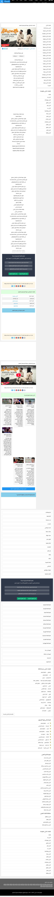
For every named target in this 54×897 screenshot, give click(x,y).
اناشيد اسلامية (48, 574)
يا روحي (49, 711)
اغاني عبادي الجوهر (47, 779)
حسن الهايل (43, 691)
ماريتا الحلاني (41, 700)
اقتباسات (49, 547)
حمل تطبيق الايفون (13, 274)
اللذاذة (47, 737)
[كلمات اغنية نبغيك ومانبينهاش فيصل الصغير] (18, 460)
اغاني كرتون (48, 127)
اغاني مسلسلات (48, 122)
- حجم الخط (15, 56)
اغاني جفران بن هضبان (46, 801)
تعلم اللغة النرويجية (47, 631)
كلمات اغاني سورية (47, 69)
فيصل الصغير (26, 49)
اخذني (49, 686)
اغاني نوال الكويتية (47, 793)
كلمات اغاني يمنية (47, 72)
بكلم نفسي (46, 742)
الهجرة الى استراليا (47, 654)
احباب (48, 729)
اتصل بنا (49, 85)
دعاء (39, 3)
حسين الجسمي (41, 726)
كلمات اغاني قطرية (47, 41)
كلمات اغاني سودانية (46, 74)
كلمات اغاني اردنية (47, 61)
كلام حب (49, 524)
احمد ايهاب (44, 697)
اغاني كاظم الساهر (47, 822)
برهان (46, 705)
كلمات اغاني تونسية (47, 52)
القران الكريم (7, 1)
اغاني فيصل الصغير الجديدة (29, 395)
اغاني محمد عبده (47, 758)
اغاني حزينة (48, 113)
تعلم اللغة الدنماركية (47, 635)
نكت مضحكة (48, 520)
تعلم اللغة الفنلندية (47, 639)
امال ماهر (40, 748)
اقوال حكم (49, 539)
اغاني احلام (48, 785)
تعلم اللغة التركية (47, 612)
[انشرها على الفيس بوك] (3, 48)
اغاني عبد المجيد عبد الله (46, 766)
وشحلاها (49, 691)
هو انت (47, 731)
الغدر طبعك (48, 708)
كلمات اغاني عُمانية (47, 44)
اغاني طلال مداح (47, 760)
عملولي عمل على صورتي (46, 683)
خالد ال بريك (43, 702)
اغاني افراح (48, 130)
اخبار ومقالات (48, 512)
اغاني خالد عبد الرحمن (46, 774)
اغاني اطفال (48, 124)
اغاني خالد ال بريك (47, 790)
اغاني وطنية (48, 133)
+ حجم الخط (22, 56)
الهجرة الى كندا (48, 650)
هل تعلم (49, 551)
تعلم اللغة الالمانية (47, 616)
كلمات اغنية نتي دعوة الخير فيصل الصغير (27, 25)
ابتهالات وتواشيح (47, 570)
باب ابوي (47, 740)
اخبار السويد (48, 662)
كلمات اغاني (48, 25)
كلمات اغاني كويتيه (47, 39)
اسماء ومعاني (48, 527)
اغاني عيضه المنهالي (47, 799)
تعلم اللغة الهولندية (47, 643)
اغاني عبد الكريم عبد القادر (46, 788)
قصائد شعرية (48, 562)
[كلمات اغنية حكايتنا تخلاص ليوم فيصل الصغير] (7, 430)
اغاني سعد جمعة (47, 810)
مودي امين (37, 683)
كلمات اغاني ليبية (47, 80)
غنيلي (50, 694)
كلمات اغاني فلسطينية (46, 77)
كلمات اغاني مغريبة (47, 50)
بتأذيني (49, 697)
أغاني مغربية (5, 45)
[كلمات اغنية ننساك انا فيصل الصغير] (7, 401)
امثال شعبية (48, 543)
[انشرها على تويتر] (5, 48)
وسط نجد (49, 702)
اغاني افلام (48, 116)
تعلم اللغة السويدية (47, 628)
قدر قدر (49, 689)
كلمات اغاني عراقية (47, 55)
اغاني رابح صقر (48, 763)
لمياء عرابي (45, 694)
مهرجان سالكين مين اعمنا (46, 680)
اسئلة (50, 558)
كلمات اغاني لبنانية (47, 66)
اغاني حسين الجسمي (47, 769)
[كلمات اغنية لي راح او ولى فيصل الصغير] (30, 460)
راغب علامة (41, 745)
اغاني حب (49, 108)
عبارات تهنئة (48, 535)
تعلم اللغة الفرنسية (47, 608)
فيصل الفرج (42, 708)
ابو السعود (16, 303)
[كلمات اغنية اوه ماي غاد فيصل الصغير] (30, 401)
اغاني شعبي (48, 103)
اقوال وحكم (44, 3)
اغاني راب (49, 97)
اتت (50, 675)
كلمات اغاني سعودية (46, 33)
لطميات (34, 3)
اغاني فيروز (48, 819)
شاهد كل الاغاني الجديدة (8, 714)
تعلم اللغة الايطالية (47, 624)
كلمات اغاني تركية (47, 83)
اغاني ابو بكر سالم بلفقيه (46, 807)
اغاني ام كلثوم (48, 816)
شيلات (49, 94)
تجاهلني (49, 672)
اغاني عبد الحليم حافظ (46, 825)
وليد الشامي (43, 689)
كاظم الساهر (43, 672)
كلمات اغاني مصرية (47, 58)
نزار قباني (49, 566)
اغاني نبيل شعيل (47, 796)
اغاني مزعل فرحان (47, 782)
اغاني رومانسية (48, 111)
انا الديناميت (48, 678)
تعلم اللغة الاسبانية (47, 620)
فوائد (50, 554)
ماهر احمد (44, 711)
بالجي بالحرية (46, 748)
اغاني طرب (49, 105)
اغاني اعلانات (48, 119)
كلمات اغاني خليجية (47, 31)
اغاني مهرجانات (48, 100)
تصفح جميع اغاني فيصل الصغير (18, 310)
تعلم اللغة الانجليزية (47, 605)
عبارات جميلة (48, 531)
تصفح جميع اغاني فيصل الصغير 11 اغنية (18, 489)
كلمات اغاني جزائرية (47, 63)
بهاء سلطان (40, 742)
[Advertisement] (27, 13)
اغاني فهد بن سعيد (47, 804)
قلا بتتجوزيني (48, 700)
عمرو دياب (43, 734)
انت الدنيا (47, 745)
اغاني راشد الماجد (47, 771)
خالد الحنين (45, 686)
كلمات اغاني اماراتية (47, 36)
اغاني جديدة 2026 (47, 28)
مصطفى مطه (36, 680)
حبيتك (48, 734)
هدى (43, 678)
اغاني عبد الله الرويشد (46, 777)
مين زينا (47, 726)
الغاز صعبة (49, 516)
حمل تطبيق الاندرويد (23, 274)
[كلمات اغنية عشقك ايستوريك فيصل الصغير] (18, 401)
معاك (50, 705)
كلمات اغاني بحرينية (47, 47)
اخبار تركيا (49, 658)
